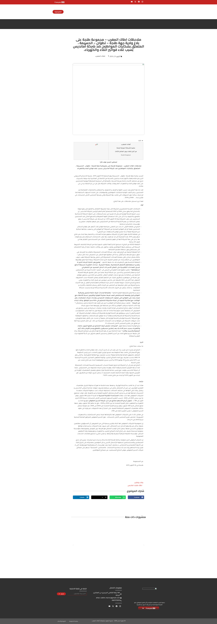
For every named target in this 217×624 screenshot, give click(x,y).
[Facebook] (139, 1)
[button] (136, 497)
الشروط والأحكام (62, 621)
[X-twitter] (135, 1)
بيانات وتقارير (139, 482)
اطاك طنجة (138, 485)
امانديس (131, 485)
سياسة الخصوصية (73, 621)
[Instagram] (142, 1)
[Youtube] (131, 1)
